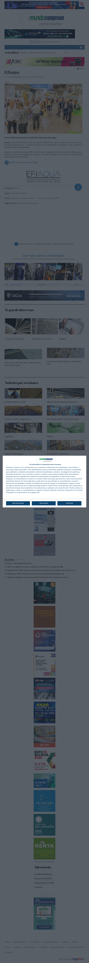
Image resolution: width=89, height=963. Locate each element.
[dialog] (44, 481)
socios (22, 467)
